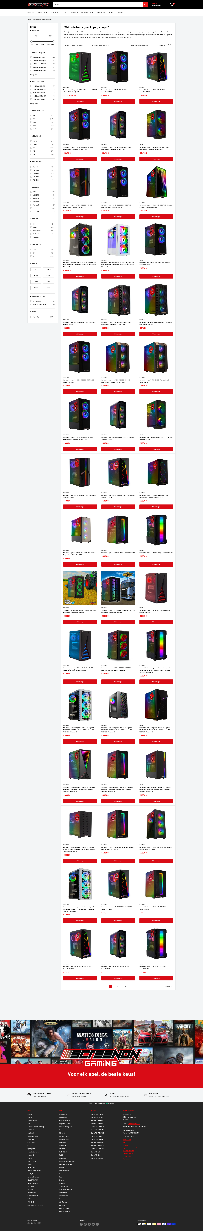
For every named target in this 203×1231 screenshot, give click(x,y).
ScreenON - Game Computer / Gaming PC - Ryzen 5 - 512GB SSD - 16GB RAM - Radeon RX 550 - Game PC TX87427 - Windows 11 (155, 730)
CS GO (29, 1145)
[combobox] (98, 4)
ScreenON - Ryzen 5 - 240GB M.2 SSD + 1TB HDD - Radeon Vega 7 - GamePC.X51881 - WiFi (154, 148)
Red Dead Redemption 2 (67, 1161)
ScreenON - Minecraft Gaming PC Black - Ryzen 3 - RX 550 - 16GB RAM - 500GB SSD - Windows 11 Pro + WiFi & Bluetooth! (79, 265)
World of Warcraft (64, 1211)
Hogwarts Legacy (65, 1123)
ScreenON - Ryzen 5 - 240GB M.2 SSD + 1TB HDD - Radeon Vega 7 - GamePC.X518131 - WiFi (78, 148)
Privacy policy (127, 1156)
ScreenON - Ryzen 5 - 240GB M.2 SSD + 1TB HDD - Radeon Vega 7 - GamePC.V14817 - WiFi (116, 381)
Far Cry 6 (30, 1174)
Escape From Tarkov (34, 1171)
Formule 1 (30, 1186)
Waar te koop (127, 1139)
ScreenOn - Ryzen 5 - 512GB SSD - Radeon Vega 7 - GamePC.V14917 (154, 381)
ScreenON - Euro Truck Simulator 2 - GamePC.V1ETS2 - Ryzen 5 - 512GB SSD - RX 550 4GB (118, 611)
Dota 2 (29, 1164)
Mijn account (156, 5)
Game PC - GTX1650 (97, 1127)
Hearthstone (63, 1117)
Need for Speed (64, 1139)
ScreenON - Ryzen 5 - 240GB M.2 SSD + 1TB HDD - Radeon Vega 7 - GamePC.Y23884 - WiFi (116, 323)
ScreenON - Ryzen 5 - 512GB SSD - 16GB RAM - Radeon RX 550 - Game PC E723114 (155, 848)
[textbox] (35, 36)
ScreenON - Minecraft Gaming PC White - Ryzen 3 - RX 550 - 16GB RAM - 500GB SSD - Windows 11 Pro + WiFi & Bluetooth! (117, 265)
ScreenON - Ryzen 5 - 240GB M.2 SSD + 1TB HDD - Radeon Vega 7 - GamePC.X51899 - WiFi (78, 206)
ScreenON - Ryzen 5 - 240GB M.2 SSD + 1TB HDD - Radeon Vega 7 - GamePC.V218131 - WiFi (78, 438)
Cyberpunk (31, 1149)
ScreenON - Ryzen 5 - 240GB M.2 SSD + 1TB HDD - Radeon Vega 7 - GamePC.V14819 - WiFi (154, 496)
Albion (29, 1114)
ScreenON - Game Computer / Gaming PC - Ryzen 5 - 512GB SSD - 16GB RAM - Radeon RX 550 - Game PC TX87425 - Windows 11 (79, 790)
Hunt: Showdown (64, 1120)
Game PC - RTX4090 (97, 1149)
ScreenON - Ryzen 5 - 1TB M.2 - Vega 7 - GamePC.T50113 (156, 553)
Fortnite (30, 1189)
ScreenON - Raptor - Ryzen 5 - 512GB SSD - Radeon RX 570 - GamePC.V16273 (155, 323)
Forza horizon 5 (32, 1192)
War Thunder (63, 1202)
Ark (28, 1123)
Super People (63, 1186)
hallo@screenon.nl (134, 1123)
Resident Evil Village (66, 1164)
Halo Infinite (63, 1114)
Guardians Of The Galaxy (35, 1205)
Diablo (29, 1158)
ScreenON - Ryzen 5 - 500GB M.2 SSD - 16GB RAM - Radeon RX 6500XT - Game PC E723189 (116, 669)
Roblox (61, 1167)
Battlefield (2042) (33, 1136)
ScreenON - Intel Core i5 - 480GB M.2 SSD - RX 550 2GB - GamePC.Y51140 (117, 438)
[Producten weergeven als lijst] (171, 45)
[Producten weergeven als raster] (168, 45)
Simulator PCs (86, 12)
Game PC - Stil (95, 1155)
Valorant (61, 1199)
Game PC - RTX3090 (97, 1142)
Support (111, 12)
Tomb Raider (63, 1196)
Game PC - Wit (95, 1152)
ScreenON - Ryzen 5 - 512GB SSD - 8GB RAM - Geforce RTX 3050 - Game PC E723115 (155, 206)
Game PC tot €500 (97, 1114)
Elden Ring (31, 1167)
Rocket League (64, 1171)
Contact (120, 12)
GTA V (29, 1199)
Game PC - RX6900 (97, 1123)
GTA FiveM (30, 1202)
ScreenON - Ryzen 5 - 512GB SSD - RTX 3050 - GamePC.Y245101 (153, 908)
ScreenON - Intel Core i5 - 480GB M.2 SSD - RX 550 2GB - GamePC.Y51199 (79, 496)
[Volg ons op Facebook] (81, 1224)
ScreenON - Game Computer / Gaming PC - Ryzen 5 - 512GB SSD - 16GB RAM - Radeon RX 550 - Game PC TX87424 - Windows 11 (79, 730)
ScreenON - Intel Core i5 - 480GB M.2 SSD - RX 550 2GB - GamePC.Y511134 (117, 496)
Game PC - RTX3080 (97, 1139)
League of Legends (65, 1127)
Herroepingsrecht (128, 1151)
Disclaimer (126, 1159)
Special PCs (74, 12)
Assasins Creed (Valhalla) (35, 1127)
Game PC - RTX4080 (97, 1145)
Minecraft (62, 1133)
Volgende (167, 986)
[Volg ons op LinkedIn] (97, 1224)
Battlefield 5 (31, 1133)
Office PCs (41, 12)
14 (125, 986)
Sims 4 (61, 1180)
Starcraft (62, 1183)
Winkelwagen (118, 101)
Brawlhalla (30, 1139)
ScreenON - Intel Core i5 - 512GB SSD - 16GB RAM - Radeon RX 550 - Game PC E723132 (116, 206)
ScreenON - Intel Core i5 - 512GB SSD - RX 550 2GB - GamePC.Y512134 (117, 908)
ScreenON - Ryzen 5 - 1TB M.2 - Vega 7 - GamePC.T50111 (118, 553)
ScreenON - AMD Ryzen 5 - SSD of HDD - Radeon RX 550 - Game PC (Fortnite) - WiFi (80, 91)
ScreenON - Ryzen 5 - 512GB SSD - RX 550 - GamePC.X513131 (114, 91)
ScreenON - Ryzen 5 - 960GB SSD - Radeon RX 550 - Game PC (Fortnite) (154, 611)
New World (62, 1142)
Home (29, 19)
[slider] (31, 41)
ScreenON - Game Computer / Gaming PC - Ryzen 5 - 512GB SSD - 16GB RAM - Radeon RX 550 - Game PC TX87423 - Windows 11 (155, 670)
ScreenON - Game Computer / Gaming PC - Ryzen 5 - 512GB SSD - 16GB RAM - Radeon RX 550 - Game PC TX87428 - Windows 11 (117, 730)
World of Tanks (64, 1208)
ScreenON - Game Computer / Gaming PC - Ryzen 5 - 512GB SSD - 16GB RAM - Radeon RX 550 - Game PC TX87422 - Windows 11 (117, 790)
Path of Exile (63, 1152)
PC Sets (53, 12)
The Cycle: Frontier (65, 1189)
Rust (60, 1177)
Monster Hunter (64, 1136)
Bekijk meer (34, 75)
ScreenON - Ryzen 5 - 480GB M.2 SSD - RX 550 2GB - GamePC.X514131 (79, 381)
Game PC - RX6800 (97, 1120)
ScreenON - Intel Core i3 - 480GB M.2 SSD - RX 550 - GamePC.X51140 (79, 323)
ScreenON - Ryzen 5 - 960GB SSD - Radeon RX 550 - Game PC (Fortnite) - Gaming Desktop (78, 669)
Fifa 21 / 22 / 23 (32, 1180)
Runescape (63, 1174)
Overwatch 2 (63, 1145)
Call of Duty (31, 1142)
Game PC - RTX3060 (97, 1130)
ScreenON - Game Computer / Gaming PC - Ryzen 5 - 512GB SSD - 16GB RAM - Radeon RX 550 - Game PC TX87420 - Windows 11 (155, 790)
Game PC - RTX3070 (97, 1136)
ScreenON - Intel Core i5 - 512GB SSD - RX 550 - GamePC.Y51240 (115, 968)
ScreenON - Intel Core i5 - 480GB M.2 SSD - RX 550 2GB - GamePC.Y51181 (156, 438)
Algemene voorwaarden (130, 1148)
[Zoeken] (145, 4)
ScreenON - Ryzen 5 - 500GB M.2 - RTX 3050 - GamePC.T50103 (153, 968)
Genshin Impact (32, 1196)
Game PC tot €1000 (97, 1117)
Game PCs (30, 12)
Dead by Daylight (32, 1152)
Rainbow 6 (62, 1158)
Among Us (30, 1117)
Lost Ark (62, 1130)
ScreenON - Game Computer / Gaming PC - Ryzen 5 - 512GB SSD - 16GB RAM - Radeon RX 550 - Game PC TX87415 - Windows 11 (79, 909)
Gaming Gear (101, 12)
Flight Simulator (32, 1183)
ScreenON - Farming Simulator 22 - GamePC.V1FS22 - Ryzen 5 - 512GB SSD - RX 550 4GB (79, 611)
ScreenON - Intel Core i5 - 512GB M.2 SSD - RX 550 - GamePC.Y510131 (154, 264)
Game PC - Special (97, 1158)
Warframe (62, 1205)
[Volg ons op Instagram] (85, 1224)
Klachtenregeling (128, 1153)
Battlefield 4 (31, 1130)
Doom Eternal (31, 1161)
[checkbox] (44, 57)
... (121, 986)
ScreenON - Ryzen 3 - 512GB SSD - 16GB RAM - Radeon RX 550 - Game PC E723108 (117, 848)
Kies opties (80, 101)
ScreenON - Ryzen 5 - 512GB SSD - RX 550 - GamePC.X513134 (152, 91)
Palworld (62, 1149)
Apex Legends (32, 1120)
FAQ (124, 1142)
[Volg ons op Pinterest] (89, 1224)
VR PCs (64, 12)
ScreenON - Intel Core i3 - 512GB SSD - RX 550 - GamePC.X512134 (77, 968)
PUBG (61, 1155)
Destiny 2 (30, 1155)
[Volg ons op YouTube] (93, 1224)
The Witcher (63, 1192)
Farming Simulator (33, 1177)
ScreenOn (66, 87)
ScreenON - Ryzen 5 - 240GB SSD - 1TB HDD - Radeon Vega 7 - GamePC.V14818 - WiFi (79, 554)
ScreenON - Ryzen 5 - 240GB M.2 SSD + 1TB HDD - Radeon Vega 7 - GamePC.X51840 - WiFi (116, 148)
